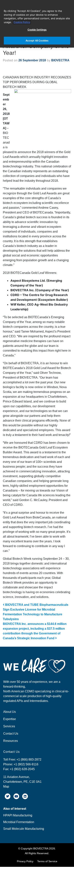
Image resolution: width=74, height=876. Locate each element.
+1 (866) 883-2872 (29, 759)
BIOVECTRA (59, 60)
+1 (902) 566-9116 (25, 764)
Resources (10, 740)
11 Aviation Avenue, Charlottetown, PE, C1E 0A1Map (22, 781)
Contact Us (10, 733)
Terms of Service (47, 861)
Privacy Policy (25, 861)
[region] (37, 24)
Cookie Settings (37, 29)
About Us (9, 711)
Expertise (9, 719)
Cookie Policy (21, 22)
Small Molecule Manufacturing (23, 828)
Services (9, 726)
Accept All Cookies (37, 40)
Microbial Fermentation (18, 822)
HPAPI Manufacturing (17, 815)
